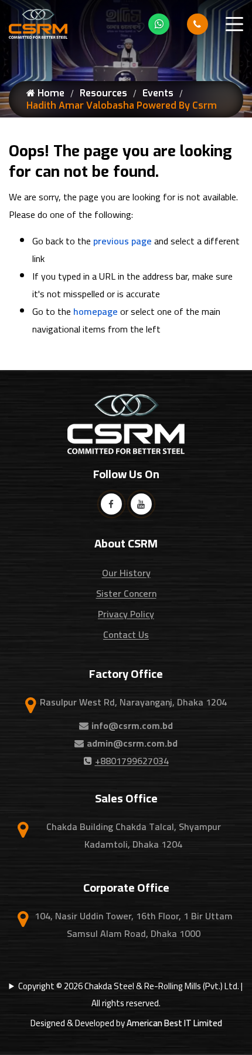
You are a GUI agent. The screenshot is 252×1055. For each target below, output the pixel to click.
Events (157, 93)
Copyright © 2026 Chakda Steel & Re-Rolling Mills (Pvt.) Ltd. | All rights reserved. (130, 994)
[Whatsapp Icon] (158, 24)
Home (49, 93)
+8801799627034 (132, 761)
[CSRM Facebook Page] (111, 504)
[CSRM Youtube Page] (141, 504)
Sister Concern (126, 593)
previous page (122, 241)
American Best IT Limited (174, 1023)
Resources (103, 93)
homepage (95, 311)
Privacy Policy (126, 614)
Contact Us (126, 634)
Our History (126, 573)
